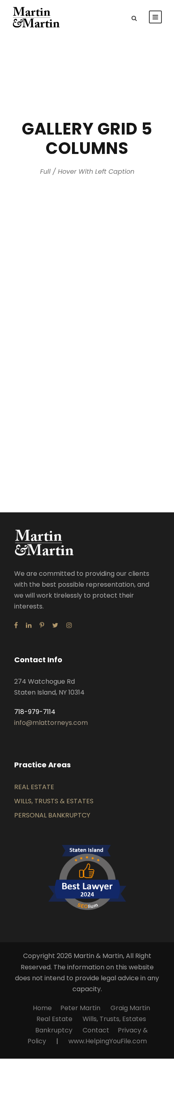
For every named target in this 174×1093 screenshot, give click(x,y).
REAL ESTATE (34, 787)
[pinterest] (42, 625)
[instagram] (69, 625)
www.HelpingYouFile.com (107, 1041)
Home (42, 1008)
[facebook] (16, 625)
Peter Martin (81, 1008)
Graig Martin (130, 1008)
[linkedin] (29, 625)
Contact (96, 1030)
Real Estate (54, 1019)
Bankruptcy (53, 1030)
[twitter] (55, 625)
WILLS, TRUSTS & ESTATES (53, 801)
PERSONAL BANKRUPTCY (52, 815)
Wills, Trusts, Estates (114, 1019)
